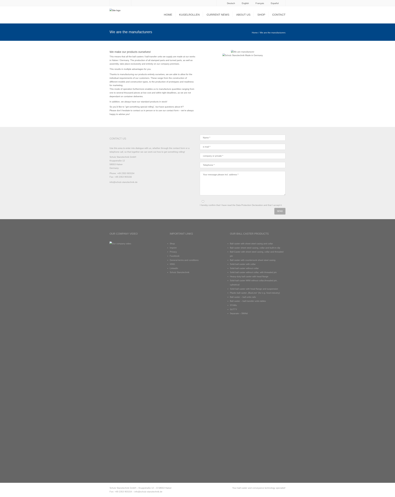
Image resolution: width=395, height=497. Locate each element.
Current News (218, 14)
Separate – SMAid (239, 313)
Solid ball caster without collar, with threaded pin (253, 272)
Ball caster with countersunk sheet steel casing (252, 260)
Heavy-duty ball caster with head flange (249, 276)
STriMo (233, 305)
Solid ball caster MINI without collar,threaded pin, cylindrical (253, 282)
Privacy (173, 252)
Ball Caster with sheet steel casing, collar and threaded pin (256, 254)
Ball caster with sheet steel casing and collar (251, 243)
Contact (278, 14)
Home (168, 14)
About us (243, 14)
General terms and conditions (184, 260)
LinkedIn (174, 268)
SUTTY (233, 309)
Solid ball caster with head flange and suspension (254, 289)
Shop (261, 14)
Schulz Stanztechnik (179, 272)
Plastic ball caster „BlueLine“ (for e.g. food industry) (255, 293)
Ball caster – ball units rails (243, 297)
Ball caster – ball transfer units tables (248, 301)
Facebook (174, 256)
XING (172, 264)
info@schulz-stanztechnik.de (123, 182)
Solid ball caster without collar (244, 268)
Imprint (173, 247)
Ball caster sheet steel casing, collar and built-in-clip (255, 247)
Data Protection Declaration (249, 205)
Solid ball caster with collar (243, 264)
